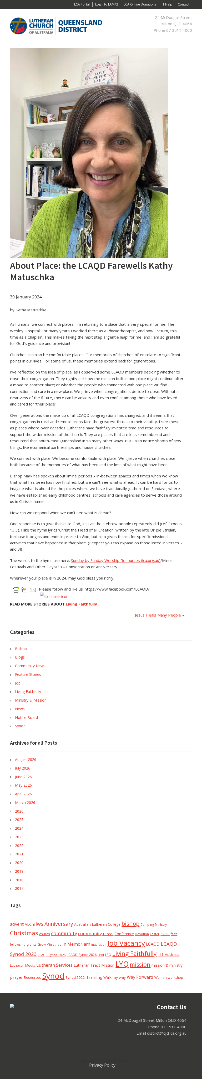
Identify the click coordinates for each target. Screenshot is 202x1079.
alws (38, 923)
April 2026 (23, 793)
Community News (30, 665)
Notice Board (26, 717)
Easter (154, 934)
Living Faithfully (81, 604)
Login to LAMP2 (106, 4)
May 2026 (23, 785)
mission (140, 964)
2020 (19, 862)
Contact (183, 4)
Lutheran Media (22, 965)
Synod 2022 (75, 977)
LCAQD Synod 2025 (52, 955)
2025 (19, 819)
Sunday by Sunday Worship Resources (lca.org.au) (115, 560)
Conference (124, 933)
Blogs (20, 657)
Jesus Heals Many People (158, 615)
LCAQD (153, 944)
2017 (19, 888)
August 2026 (25, 759)
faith (174, 934)
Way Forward (140, 977)
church (44, 933)
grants (32, 944)
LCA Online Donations (140, 4)
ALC (28, 924)
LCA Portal (82, 4)
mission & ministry (167, 965)
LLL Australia (168, 954)
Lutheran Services (54, 965)
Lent (101, 954)
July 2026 (22, 768)
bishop (130, 923)
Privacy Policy (102, 1065)
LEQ (108, 954)
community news (95, 933)
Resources (32, 977)
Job (18, 683)
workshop (175, 977)
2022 (19, 845)
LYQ (122, 964)
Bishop (21, 648)
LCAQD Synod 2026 (82, 954)
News (20, 708)
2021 (19, 853)
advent (17, 924)
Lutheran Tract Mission (94, 965)
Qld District (60, 26)
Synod (20, 725)
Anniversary (58, 923)
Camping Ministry (153, 924)
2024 (19, 828)
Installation (98, 944)
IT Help (167, 4)
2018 (19, 879)
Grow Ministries (49, 944)
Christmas (24, 933)
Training (94, 977)
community (64, 933)
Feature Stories (28, 674)
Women (160, 977)
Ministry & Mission (31, 700)
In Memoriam (76, 944)
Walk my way (114, 977)
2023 (19, 836)
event (165, 933)
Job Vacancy (126, 943)
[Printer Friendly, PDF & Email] (24, 589)
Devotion (142, 934)
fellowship (18, 944)
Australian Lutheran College (97, 924)
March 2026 (25, 802)
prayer (16, 977)
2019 (19, 871)
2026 (19, 811)
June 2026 (23, 776)
